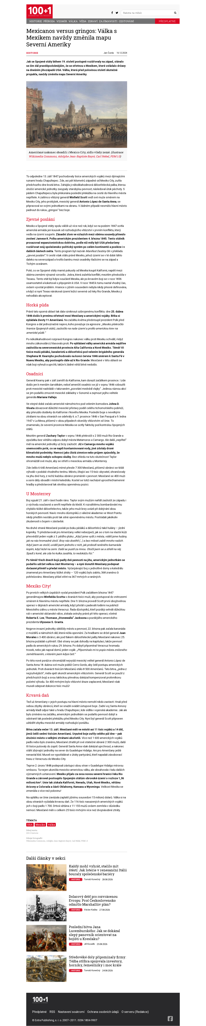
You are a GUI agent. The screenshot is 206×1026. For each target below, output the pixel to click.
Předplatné (167, 21)
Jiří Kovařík (89, 944)
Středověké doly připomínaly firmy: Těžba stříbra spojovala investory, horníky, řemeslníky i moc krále (97, 961)
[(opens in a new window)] (112, 12)
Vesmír (61, 21)
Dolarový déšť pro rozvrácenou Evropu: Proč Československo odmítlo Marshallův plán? (93, 901)
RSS (52, 1012)
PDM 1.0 (84, 841)
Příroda (49, 21)
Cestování (126, 21)
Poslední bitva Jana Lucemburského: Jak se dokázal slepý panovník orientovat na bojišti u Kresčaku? (94, 933)
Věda (82, 21)
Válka (73, 21)
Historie (35, 21)
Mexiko (40, 824)
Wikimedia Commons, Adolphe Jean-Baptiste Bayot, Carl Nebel (53, 841)
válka (51, 824)
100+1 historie (32, 833)
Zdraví (93, 21)
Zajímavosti (108, 21)
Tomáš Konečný (92, 879)
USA (30, 824)
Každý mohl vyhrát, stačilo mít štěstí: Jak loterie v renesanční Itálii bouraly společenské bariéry (98, 870)
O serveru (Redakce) (135, 1012)
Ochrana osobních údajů (103, 1012)
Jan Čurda (109, 53)
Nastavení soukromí (71, 1012)
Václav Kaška (90, 909)
